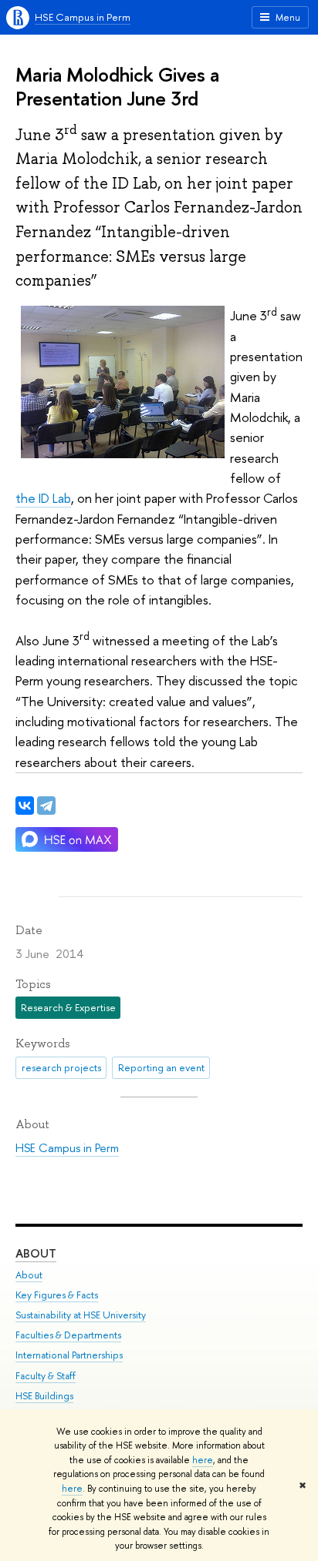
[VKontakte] (24, 805)
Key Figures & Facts (56, 1294)
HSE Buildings (44, 1395)
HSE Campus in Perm (82, 17)
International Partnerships (69, 1355)
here (202, 1460)
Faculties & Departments (68, 1335)
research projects (61, 1067)
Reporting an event (161, 1067)
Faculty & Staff (45, 1375)
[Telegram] (46, 805)
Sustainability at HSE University (80, 1314)
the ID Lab (43, 498)
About (35, 1253)
